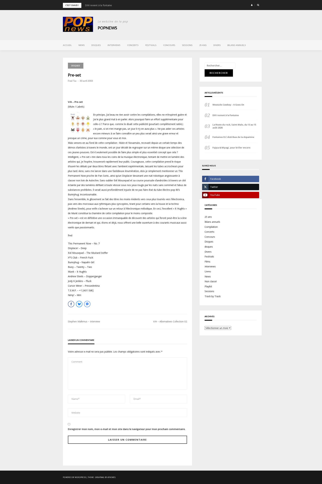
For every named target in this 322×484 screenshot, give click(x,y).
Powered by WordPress (74, 477)
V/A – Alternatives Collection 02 (170, 321)
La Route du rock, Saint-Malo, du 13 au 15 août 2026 (234, 126)
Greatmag (99, 477)
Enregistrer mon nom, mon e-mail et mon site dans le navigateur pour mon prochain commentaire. (126, 429)
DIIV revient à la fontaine (98, 5)
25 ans (203, 45)
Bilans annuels (236, 45)
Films (207, 261)
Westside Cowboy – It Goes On (228, 104)
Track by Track (213, 296)
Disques (96, 45)
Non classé (211, 281)
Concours (169, 45)
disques (209, 246)
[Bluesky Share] (79, 304)
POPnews (107, 27)
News (81, 45)
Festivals (150, 45)
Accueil (67, 45)
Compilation (211, 226)
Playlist (208, 286)
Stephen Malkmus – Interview (84, 321)
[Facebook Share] (71, 304)
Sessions (187, 45)
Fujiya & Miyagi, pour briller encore (231, 147)
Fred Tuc (72, 80)
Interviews (114, 45)
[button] (252, 5)
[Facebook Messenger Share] (87, 304)
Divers (217, 45)
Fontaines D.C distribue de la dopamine (233, 137)
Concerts (133, 45)
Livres (208, 271)
